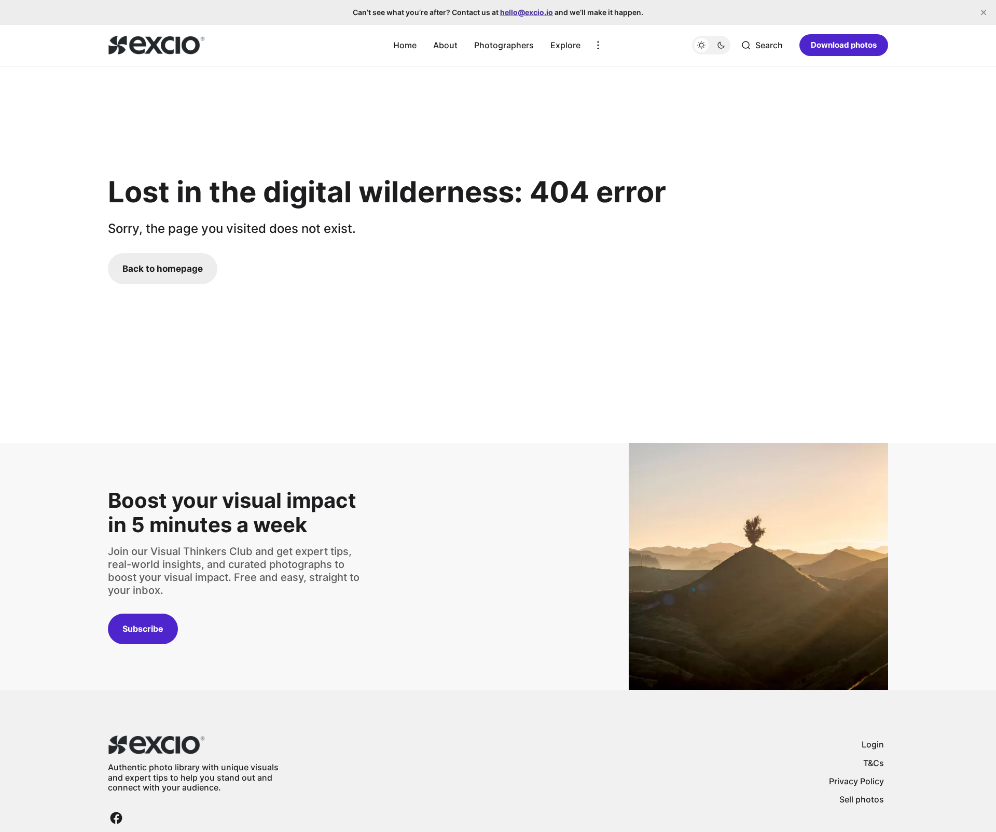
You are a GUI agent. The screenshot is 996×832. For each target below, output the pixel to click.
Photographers (504, 45)
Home (405, 45)
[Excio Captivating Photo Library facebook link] (116, 818)
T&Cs (873, 763)
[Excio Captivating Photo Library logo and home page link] (156, 45)
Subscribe (142, 628)
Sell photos (861, 799)
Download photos (844, 45)
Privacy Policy (856, 781)
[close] (983, 12)
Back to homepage (162, 269)
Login (873, 744)
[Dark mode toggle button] (711, 45)
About (445, 45)
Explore (565, 45)
